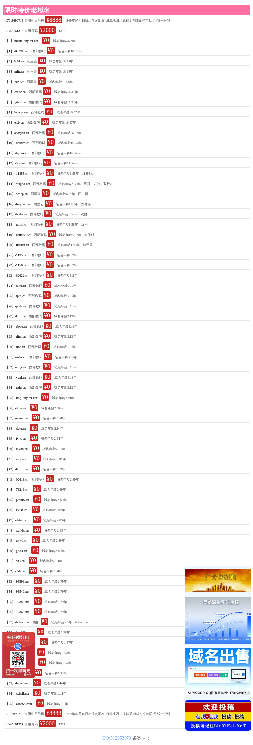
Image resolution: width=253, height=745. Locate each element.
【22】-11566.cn (16, 265)
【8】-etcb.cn (14, 122)
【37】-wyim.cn (16, 418)
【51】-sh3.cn (15, 561)
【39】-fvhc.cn (15, 438)
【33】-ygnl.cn (15, 377)
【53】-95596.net (17, 581)
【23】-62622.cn (16, 275)
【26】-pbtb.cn (15, 306)
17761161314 (14, 31)
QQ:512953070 (117, 738)
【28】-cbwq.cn (16, 326)
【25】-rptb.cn (15, 296)
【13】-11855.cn (16, 173)
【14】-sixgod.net (17, 184)
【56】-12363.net (17, 612)
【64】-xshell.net (17, 693)
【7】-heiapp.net (16, 112)
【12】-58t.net (15, 163)
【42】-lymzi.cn (16, 469)
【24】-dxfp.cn (15, 285)
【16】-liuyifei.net (18, 204)
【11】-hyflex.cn (16, 153)
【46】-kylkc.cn (16, 510)
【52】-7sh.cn (15, 571)
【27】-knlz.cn (15, 316)
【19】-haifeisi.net (18, 234)
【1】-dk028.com (17, 51)
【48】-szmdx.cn (17, 530)
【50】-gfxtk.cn (16, 551)
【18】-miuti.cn (16, 224)
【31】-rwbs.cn (15, 357)
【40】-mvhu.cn (16, 449)
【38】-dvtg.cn (15, 428)
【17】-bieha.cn (16, 214)
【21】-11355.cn (16, 255)
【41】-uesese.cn (16, 459)
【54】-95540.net (17, 591)
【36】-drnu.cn (15, 408)
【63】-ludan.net (16, 683)
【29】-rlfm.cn (15, 336)
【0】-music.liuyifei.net (21, 41)
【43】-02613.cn (16, 479)
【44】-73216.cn (16, 489)
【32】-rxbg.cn (15, 367)
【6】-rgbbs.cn (15, 102)
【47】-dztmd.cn (16, 520)
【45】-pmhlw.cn (17, 500)
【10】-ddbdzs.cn (17, 143)
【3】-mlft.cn (14, 71)
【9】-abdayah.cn (17, 133)
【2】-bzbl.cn (14, 61)
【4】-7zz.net (14, 82)
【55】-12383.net (17, 602)
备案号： (141, 738)
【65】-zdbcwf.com (18, 704)
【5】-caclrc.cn (15, 92)
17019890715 (14, 20)
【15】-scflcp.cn (16, 194)
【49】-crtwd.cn (16, 540)
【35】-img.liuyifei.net (21, 398)
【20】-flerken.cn (17, 245)
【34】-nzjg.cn (15, 387)
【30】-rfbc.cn (15, 347)
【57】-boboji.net (17, 622)
